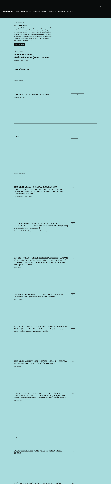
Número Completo (77, 95)
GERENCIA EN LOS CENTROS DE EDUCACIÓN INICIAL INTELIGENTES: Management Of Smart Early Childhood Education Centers (40, 362)
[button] (71, 11)
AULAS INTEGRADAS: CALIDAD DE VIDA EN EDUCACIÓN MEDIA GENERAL (38, 452)
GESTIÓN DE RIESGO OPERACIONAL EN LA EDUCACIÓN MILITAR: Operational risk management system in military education (38, 295)
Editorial (17, 136)
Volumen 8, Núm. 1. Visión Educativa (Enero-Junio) (31, 94)
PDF (73, 187)
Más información (19, 44)
